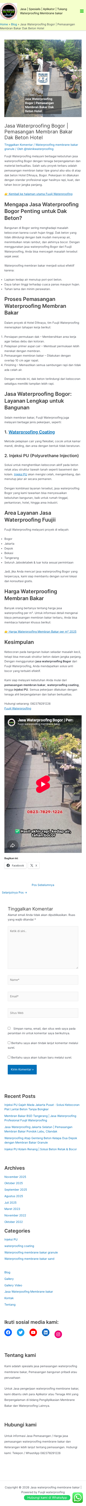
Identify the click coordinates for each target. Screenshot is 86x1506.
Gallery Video (13, 1285)
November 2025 (15, 1176)
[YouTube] (33, 1332)
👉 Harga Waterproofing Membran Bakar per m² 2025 (40, 631)
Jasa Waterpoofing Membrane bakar (28, 1291)
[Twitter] (20, 1332)
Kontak (9, 1298)
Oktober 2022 (13, 1222)
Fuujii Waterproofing (17, 708)
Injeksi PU (20, 474)
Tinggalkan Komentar (18, 144)
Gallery (9, 1278)
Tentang (9, 1304)
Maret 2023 (12, 1209)
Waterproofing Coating (32, 432)
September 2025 (15, 1189)
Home (4, 24)
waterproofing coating (19, 1246)
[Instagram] (58, 1334)
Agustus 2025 (13, 1196)
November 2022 (15, 1215)
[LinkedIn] (45, 1332)
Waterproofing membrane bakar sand (29, 1258)
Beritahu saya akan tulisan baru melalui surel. (41, 1057)
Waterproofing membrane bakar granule (31, 1252)
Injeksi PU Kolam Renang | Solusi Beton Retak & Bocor (40, 1149)
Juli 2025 (10, 1202)
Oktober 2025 (13, 1183)
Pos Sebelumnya (43, 885)
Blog (14, 24)
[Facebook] (8, 1332)
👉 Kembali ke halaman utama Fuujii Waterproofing (38, 194)
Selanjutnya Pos (14, 892)
